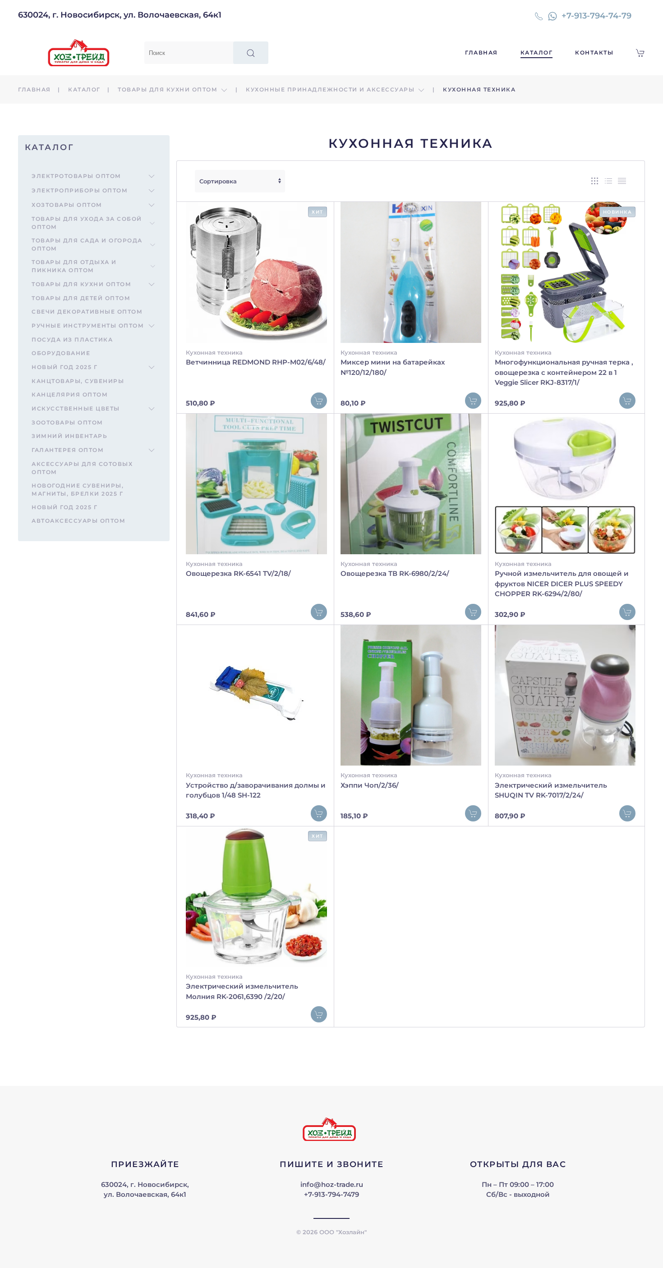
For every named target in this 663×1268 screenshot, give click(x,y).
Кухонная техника (214, 352)
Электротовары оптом (76, 176)
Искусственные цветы (76, 408)
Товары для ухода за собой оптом (87, 222)
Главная (481, 52)
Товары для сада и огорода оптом (87, 244)
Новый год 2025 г (64, 367)
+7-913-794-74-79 (596, 16)
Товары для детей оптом (81, 298)
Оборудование (61, 353)
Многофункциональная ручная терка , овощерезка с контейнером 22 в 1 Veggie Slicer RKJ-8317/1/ (564, 372)
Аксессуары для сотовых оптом (82, 468)
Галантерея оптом (68, 450)
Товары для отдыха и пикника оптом (74, 266)
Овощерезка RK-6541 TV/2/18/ (238, 573)
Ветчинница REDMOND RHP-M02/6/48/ (256, 362)
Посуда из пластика (72, 339)
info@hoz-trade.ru (331, 1184)
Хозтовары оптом (67, 204)
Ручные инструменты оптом (88, 325)
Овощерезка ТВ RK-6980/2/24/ (395, 573)
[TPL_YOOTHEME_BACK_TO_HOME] (81, 52)
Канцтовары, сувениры (78, 381)
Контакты (594, 52)
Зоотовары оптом (67, 422)
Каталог (536, 52)
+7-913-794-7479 (331, 1194)
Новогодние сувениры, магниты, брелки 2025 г (78, 489)
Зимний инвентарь (69, 436)
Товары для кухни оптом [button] (169, 89)
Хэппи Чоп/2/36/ (370, 785)
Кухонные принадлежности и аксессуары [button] (331, 89)
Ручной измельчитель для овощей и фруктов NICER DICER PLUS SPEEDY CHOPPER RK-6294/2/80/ (562, 583)
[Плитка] (594, 181)
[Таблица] (621, 181)
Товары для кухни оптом (81, 284)
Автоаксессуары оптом (78, 520)
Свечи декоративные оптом (87, 311)
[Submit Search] (250, 52)
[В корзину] (319, 400)
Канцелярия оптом (70, 394)
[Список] (608, 181)
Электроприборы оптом (80, 190)
